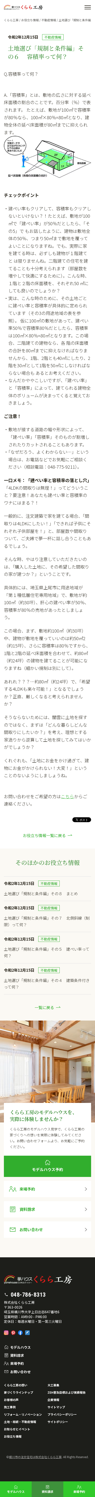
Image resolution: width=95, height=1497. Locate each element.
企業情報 (53, 1400)
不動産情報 (48, 20)
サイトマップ (56, 1407)
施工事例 (10, 1407)
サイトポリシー (58, 1422)
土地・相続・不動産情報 (20, 1422)
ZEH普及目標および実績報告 (67, 1392)
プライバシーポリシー (62, 1414)
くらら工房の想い (15, 1385)
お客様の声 (11, 1400)
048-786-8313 (28, 1295)
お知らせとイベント (17, 1429)
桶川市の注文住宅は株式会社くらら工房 (35, 1457)
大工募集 (53, 1385)
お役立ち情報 (30, 20)
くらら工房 (11, 20)
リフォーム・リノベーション (23, 1414)
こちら (67, 796)
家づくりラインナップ (18, 1392)
